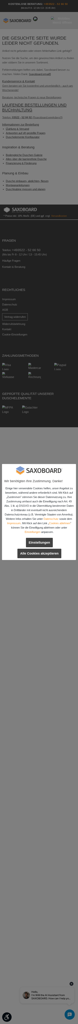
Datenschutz (51, 518)
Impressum (14, 523)
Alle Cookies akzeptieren (39, 553)
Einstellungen (32, 531)
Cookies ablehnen (59, 523)
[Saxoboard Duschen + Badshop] (39, 470)
